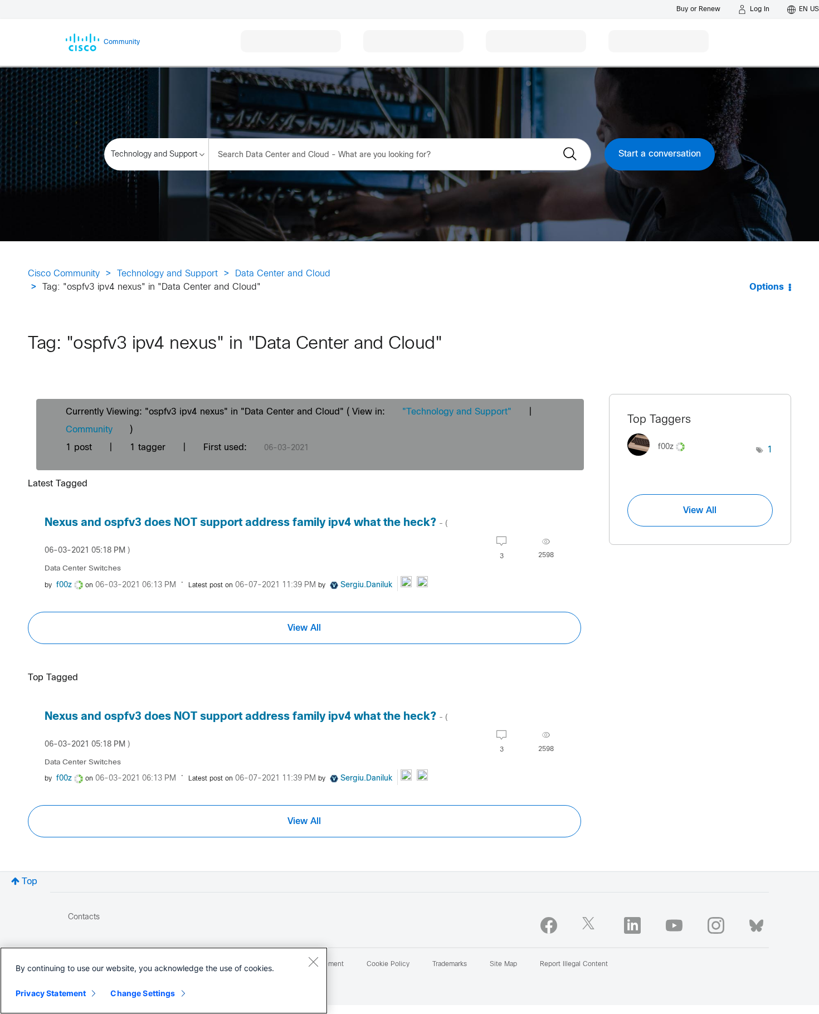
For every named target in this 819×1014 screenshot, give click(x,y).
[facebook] (548, 925)
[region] (164, 980)
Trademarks (449, 964)
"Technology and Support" (456, 412)
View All (304, 628)
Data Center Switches (83, 568)
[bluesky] (756, 923)
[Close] (313, 961)
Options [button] (766, 287)
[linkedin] (632, 925)
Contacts (84, 917)
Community (89, 430)
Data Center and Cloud (282, 274)
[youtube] (674, 925)
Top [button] (29, 882)
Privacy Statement (51, 993)
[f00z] (660, 459)
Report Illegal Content (574, 964)
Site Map (503, 964)
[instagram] (716, 925)
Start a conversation (659, 154)
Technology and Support (167, 274)
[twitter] (590, 925)
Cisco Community (64, 274)
